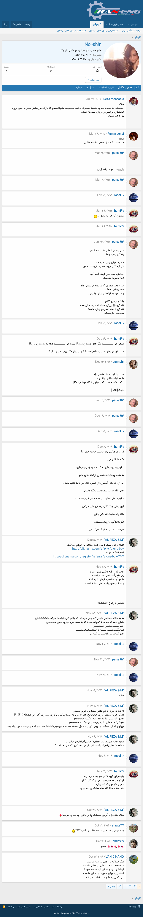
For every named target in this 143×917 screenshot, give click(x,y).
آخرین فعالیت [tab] (107, 87)
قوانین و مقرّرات (41, 907)
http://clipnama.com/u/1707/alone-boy (98, 549)
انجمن (134, 24)
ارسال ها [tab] (90, 87)
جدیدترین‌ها (116, 24)
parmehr (118, 362)
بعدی (112, 886)
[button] (128, 24)
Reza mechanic (113, 99)
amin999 (118, 841)
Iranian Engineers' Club (72, 913)
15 (97, 70)
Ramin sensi (115, 134)
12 (120, 886)
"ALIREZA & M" (114, 540)
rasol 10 (119, 195)
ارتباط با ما (57, 907)
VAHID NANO (115, 856)
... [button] (125, 886)
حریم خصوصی (24, 907)
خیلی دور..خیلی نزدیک (72, 50)
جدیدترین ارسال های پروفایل (103, 31)
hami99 (119, 211)
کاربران (97, 24)
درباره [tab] (79, 87)
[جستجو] (5, 24)
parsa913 (118, 153)
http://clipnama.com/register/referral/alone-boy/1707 (88, 556)
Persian (133, 907)
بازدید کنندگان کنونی (131, 31)
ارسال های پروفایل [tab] (128, 87)
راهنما (11, 907)
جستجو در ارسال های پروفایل (71, 31)
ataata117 (118, 825)
